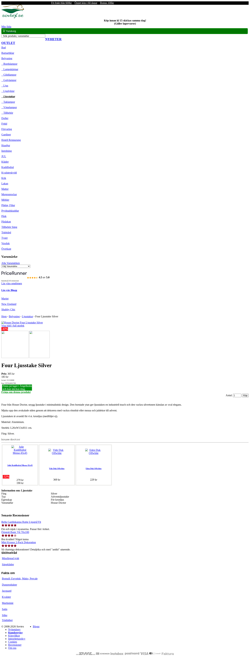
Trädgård (6, 232)
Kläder (5, 161)
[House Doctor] (10, 439)
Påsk (3, 216)
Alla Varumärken (10, 263)
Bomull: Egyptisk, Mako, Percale (20, 578)
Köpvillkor (14, 635)
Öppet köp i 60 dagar (85, 2)
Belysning (6, 58)
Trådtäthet (7, 620)
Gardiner (6, 134)
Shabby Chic (8, 309)
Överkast (6, 248)
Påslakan (6, 221)
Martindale (7, 603)
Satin (4, 609)
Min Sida (6, 26)
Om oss (12, 647)
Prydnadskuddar (10, 210)
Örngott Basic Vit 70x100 (15, 532)
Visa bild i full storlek (12, 325)
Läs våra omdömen (11, 283)
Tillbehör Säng (9, 227)
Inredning (6, 150)
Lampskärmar (9, 69)
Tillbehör (7, 112)
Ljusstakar (8, 96)
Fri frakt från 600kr (61, 2)
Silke (4, 615)
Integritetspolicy (16, 638)
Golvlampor (8, 80)
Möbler (5, 199)
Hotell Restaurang (11, 140)
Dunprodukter (9, 584)
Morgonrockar (9, 194)
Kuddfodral (7, 167)
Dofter (4, 118)
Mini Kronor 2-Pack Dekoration (18, 542)
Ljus (4, 85)
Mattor (5, 188)
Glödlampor (8, 74)
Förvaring (6, 129)
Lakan (4, 183)
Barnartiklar (7, 53)
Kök (3, 178)
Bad (3, 47)
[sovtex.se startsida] (12, 17)
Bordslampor (9, 63)
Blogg (36, 626)
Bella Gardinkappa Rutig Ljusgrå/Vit (21, 522)
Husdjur (5, 145)
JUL (3, 156)
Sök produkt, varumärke (16, 36)
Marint (5, 298)
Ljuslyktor (7, 91)
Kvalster (6, 596)
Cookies (12, 641)
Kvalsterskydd (9, 172)
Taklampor (8, 101)
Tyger (4, 237)
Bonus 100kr (107, 2)
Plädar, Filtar (8, 205)
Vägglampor (9, 107)
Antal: (229, 395)
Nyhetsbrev (14, 629)
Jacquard (6, 590)
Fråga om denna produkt (16, 392)
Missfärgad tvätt (10, 558)
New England (8, 304)
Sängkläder (8, 564)
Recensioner (14, 644)
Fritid (4, 123)
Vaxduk (5, 243)
